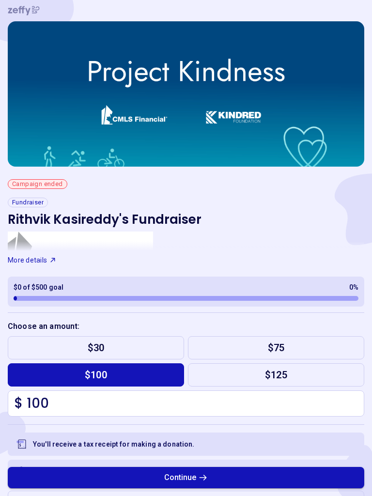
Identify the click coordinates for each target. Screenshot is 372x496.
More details (27, 260)
